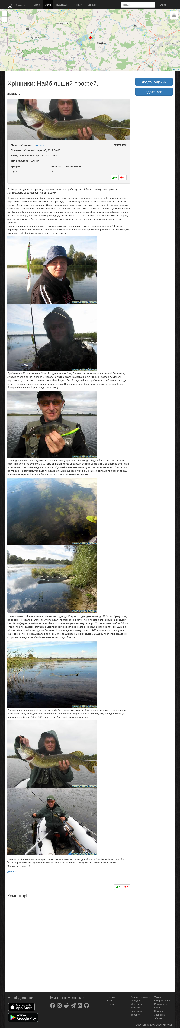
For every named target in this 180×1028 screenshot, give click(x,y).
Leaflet (176, 69)
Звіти (48, 4)
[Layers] (174, 15)
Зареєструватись (140, 997)
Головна (111, 997)
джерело (12, 871)
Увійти (163, 4)
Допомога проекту (136, 1012)
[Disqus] (68, 943)
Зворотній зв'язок (159, 1016)
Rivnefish (167, 1024)
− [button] (5, 19)
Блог (109, 1000)
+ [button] (5, 14)
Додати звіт (154, 91)
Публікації (61, 4)
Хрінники (39, 145)
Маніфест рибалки (136, 1005)
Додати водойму (154, 81)
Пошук (110, 1004)
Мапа (37, 4)
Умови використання (162, 998)
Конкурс (92, 4)
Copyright (141, 1024)
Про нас (158, 1011)
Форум (78, 4)
